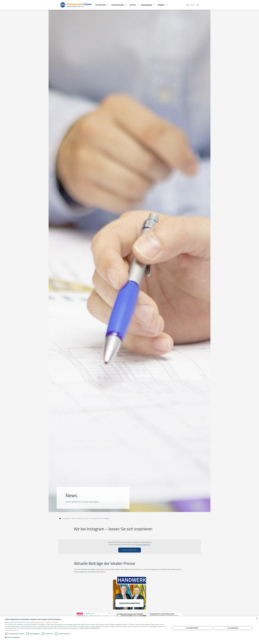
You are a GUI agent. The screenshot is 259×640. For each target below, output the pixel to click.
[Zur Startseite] (76, 5)
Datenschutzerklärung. (143, 545)
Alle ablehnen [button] (233, 628)
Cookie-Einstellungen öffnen (129, 550)
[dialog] (129, 628)
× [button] (256, 618)
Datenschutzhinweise (11, 630)
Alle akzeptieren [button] (192, 628)
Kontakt (56, 622)
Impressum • (50, 622)
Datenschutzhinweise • (39, 622)
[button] (85, 637)
